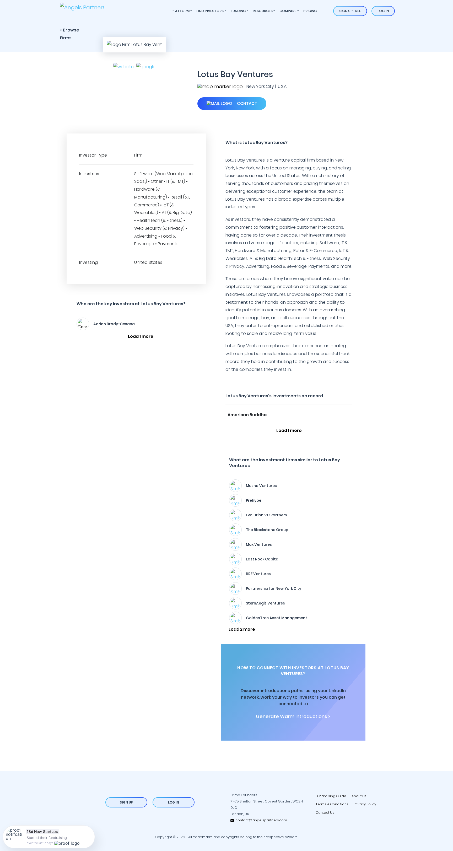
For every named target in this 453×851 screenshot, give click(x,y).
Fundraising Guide (331, 796)
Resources (263, 10)
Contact (246, 103)
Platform (180, 10)
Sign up (126, 802)
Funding (238, 10)
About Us (359, 796)
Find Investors (210, 10)
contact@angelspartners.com (260, 820)
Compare (287, 10)
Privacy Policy (365, 804)
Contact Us (325, 812)
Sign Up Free (350, 10)
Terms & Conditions (332, 804)
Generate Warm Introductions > (293, 716)
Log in (383, 10)
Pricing (310, 10)
